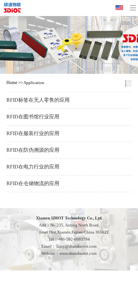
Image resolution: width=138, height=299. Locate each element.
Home (11, 82)
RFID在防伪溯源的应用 (32, 150)
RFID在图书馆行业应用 (32, 116)
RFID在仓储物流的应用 (32, 183)
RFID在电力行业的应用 (32, 166)
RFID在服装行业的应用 (32, 133)
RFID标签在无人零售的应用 (38, 100)
